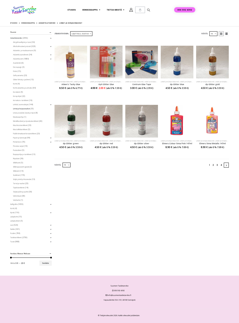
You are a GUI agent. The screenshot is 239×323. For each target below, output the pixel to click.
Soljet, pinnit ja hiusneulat (22, 179)
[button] (148, 10)
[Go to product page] (70, 62)
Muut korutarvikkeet (20, 125)
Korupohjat (17, 96)
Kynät (12, 212)
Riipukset (16, 158)
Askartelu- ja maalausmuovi (23, 50)
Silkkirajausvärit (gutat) (21, 167)
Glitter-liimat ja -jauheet (21, 79)
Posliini (12, 233)
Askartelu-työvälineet (20, 54)
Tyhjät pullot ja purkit (20, 192)
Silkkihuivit (16, 163)
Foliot (15, 71)
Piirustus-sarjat (18, 146)
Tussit (12, 241)
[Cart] (140, 10)
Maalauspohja (18, 117)
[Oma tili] (131, 10)
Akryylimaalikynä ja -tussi (22, 42)
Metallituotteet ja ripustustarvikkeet (25, 121)
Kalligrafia (13, 204)
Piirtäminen (17, 142)
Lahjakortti (14, 217)
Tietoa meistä (114, 9)
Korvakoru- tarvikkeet (20, 100)
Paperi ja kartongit (19, 138)
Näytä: (204, 34)
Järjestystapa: (61, 34)
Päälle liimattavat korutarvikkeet (24, 133)
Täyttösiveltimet (18, 187)
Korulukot (16, 92)
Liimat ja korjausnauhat (63, 82)
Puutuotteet (17, 150)
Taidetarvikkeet (15, 237)
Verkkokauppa (90, 9)
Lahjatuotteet (15, 221)
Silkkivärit (16, 171)
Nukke (12, 229)
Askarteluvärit (18, 59)
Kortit (15, 84)
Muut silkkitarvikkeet (20, 129)
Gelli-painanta (18, 75)
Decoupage (17, 67)
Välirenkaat (17, 196)
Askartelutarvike (16, 38)
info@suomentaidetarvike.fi (119, 295)
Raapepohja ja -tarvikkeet (22, 154)
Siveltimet (16, 175)
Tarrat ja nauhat (18, 183)
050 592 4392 (119, 290)
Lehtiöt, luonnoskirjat (20, 104)
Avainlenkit (17, 63)
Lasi (11, 225)
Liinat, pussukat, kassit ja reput (24, 113)
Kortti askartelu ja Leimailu (22, 88)
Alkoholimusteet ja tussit (22, 46)
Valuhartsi (16, 200)
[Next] (226, 165)
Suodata (45, 263)
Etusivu (72, 9)
